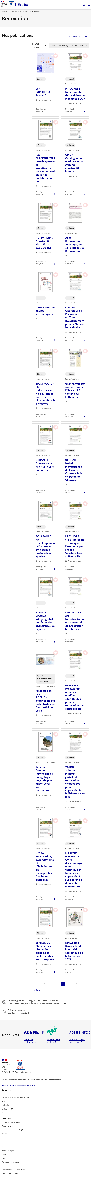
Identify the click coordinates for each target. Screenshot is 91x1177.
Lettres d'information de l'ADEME (15, 1097)
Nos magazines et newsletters (77, 1041)
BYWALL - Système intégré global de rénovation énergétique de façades (45, 621)
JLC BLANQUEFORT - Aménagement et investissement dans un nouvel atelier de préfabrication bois (45, 168)
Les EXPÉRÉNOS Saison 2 (43, 92)
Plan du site (6, 1147)
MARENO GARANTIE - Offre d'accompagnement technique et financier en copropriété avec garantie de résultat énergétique (74, 870)
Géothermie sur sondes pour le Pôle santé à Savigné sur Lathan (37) (75, 390)
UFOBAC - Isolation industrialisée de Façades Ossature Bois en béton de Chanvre (73, 470)
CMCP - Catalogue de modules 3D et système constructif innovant (74, 163)
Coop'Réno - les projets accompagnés (45, 311)
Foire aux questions (9, 1126)
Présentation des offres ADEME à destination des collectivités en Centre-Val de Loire (45, 700)
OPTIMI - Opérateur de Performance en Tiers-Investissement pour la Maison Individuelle (74, 317)
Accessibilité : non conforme (13, 1169)
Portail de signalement (11, 1122)
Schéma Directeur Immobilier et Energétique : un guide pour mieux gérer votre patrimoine (44, 778)
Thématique (15, 12)
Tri (45, 45)
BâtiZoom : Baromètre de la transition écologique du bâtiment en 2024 (74, 951)
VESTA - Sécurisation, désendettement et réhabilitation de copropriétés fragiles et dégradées (45, 866)
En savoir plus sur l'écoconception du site (18, 1085)
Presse (4, 1133)
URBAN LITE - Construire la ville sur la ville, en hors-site (45, 465)
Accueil (4, 12)
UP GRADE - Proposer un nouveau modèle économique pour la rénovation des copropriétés (74, 697)
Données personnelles (11, 1166)
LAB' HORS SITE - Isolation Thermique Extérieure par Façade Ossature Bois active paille (74, 546)
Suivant (76, 984)
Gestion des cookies (10, 1173)
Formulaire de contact (11, 1130)
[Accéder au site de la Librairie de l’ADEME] (21, 4)
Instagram (6, 1109)
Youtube (5, 1113)
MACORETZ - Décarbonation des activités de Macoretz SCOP (75, 93)
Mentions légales (8, 1150)
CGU (4, 1154)
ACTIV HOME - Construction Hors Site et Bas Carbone (45, 243)
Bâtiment (25, 12)
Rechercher (84, 4)
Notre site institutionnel (30, 1041)
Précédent (44, 984)
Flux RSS (5, 1094)
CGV (4, 1158)
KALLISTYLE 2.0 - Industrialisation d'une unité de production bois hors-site (74, 621)
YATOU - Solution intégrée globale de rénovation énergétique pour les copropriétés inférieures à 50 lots (75, 782)
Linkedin (5, 1105)
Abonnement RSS (79, 36)
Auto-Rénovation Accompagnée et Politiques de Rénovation (75, 244)
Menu (88, 4)
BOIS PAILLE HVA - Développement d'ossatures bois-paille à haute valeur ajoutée (45, 546)
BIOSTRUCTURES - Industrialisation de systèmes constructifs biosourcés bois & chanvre (45, 393)
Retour (39, 990)
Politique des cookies (10, 1162)
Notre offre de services (53, 1041)
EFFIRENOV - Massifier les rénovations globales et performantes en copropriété (45, 951)
